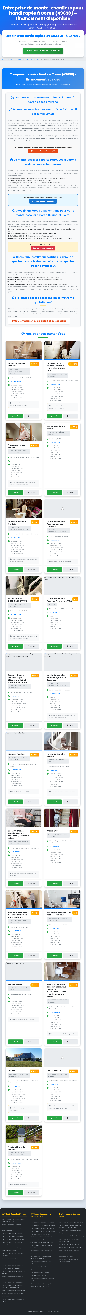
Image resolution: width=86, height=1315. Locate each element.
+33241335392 (16, 998)
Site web (32, 416)
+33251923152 (54, 846)
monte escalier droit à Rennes (11, 1262)
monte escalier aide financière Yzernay (71, 1236)
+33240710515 (15, 537)
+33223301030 (55, 384)
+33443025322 (16, 931)
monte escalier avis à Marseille (12, 1224)
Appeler (16, 416)
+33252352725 (54, 540)
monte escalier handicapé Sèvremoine (43, 1231)
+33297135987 (54, 770)
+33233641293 (55, 1012)
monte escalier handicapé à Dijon (13, 1282)
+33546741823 (16, 1163)
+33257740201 (55, 612)
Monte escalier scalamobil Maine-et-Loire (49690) (23, 59)
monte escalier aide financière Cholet (42, 1225)
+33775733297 (55, 928)
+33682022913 (55, 442)
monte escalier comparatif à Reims (13, 1268)
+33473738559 (16, 461)
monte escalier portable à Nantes (13, 1239)
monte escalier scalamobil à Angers (13, 1290)
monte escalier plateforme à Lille (12, 1259)
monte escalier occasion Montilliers (70, 1247)
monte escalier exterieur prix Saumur (42, 1228)
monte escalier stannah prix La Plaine (71, 1222)
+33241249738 (16, 614)
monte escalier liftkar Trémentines (70, 1251)
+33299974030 (16, 770)
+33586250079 (55, 693)
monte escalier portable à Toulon (13, 1265)
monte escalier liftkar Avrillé (39, 1275)
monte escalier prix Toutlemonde (69, 1244)
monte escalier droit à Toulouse (12, 1233)
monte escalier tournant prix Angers (42, 1222)
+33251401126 (15, 1086)
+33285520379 (16, 381)
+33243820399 (55, 1084)
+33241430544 (16, 696)
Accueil (4, 59)
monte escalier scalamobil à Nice (12, 1236)
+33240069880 (16, 852)
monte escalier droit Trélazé (39, 1272)
